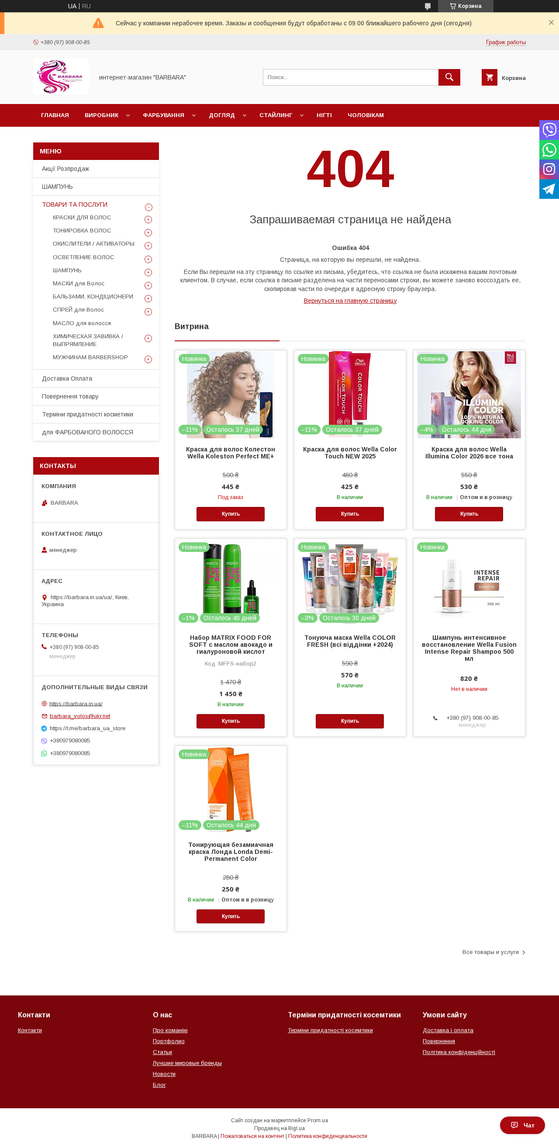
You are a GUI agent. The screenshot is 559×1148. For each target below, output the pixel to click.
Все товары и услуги (490, 952)
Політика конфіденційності (459, 1052)
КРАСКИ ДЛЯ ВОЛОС (82, 217)
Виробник (101, 115)
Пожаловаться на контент (252, 1136)
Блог (159, 1085)
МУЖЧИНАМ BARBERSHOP (90, 357)
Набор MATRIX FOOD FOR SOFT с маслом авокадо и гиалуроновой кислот (231, 644)
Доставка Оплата (67, 378)
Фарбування (163, 115)
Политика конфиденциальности (327, 1136)
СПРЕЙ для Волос (78, 309)
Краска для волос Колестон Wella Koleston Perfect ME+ (230, 453)
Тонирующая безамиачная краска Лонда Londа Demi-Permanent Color (230, 851)
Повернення (439, 1041)
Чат (529, 1125)
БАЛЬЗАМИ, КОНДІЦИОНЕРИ (93, 296)
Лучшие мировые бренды (187, 1063)
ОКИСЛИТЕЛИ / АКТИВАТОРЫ (94, 243)
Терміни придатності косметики (87, 414)
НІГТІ (324, 115)
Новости (164, 1074)
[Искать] (449, 77)
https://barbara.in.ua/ (76, 703)
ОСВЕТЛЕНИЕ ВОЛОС (83, 257)
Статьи (162, 1052)
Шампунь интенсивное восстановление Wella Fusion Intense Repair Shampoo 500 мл (469, 648)
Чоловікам (366, 115)
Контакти (30, 1030)
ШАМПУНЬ (57, 186)
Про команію (170, 1030)
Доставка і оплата (448, 1030)
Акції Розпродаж (65, 168)
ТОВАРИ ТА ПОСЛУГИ (74, 204)
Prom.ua (317, 1120)
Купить (231, 514)
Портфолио (169, 1041)
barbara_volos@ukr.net (80, 716)
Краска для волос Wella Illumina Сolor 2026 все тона (469, 453)
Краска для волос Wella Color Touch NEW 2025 (350, 453)
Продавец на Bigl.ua (279, 1128)
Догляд (222, 115)
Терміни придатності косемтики (330, 1030)
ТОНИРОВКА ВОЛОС (82, 230)
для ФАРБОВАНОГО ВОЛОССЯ (87, 432)
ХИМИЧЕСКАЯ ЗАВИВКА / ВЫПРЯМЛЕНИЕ (88, 340)
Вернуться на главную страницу (350, 300)
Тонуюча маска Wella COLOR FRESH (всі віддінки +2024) (350, 641)
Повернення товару (70, 396)
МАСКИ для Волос (78, 283)
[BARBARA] (61, 92)
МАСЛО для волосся (82, 323)
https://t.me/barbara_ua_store (87, 728)
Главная (55, 115)
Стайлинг (275, 115)
